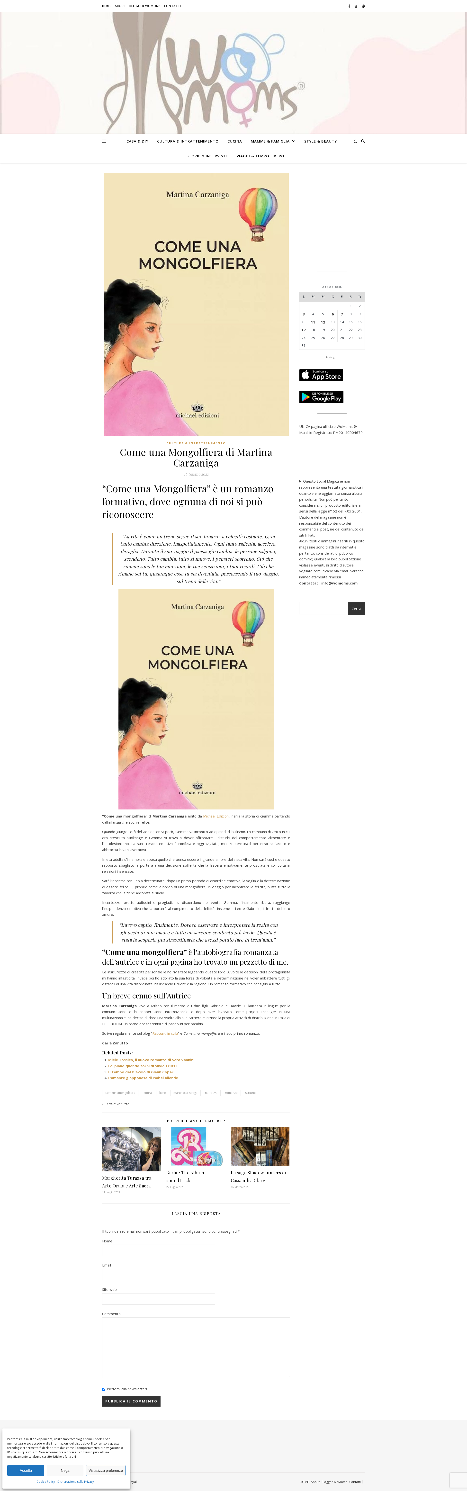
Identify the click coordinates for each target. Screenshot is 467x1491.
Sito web (109, 1289)
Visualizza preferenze (106, 1470)
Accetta (26, 1470)
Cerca (356, 608)
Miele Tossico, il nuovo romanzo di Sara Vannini (151, 1059)
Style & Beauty (320, 141)
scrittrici (250, 1093)
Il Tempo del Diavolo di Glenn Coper (140, 1071)
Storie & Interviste (207, 155)
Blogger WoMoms (145, 6)
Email (106, 1265)
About (120, 6)
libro (162, 1093)
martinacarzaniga (185, 1093)
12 (323, 322)
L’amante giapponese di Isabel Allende (143, 1077)
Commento (111, 1313)
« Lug (330, 356)
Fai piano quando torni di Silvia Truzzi (142, 1065)
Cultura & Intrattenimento (188, 141)
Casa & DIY (137, 141)
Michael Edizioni (216, 816)
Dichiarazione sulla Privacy (75, 1482)
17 (303, 329)
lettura (147, 1093)
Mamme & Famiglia (270, 141)
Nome (107, 1241)
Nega (65, 1470)
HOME (106, 6)
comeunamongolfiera (120, 1093)
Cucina (234, 141)
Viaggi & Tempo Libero (260, 155)
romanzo (231, 1093)
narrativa (211, 1093)
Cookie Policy (45, 1482)
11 (313, 322)
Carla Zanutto (118, 1104)
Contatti (172, 6)
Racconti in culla (165, 1033)
